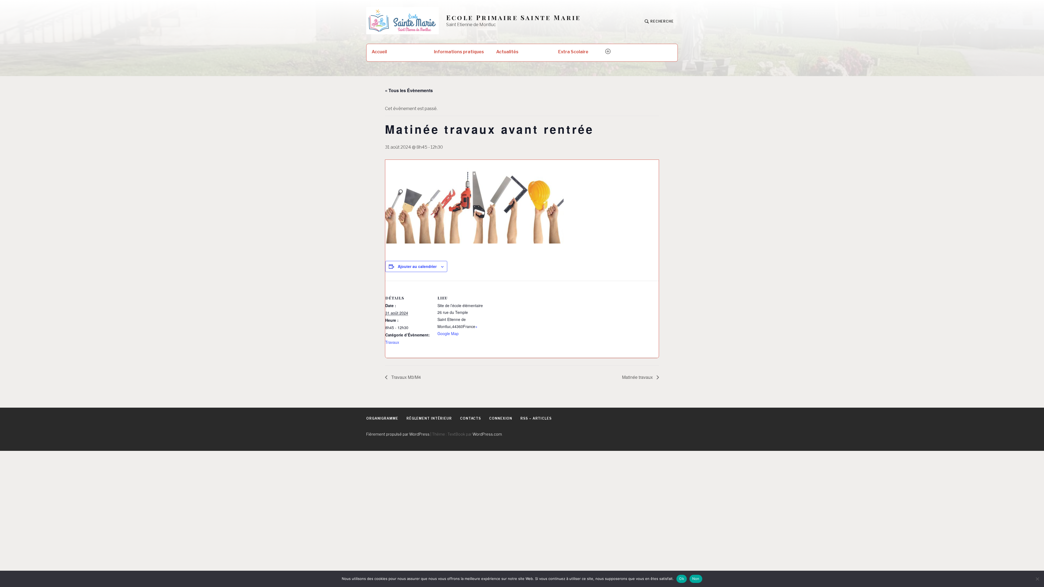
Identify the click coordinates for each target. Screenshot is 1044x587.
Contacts (470, 418)
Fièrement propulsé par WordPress (398, 434)
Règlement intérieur (429, 418)
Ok (681, 578)
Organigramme (382, 418)
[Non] (1037, 579)
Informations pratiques (459, 51)
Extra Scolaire (573, 51)
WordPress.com (487, 434)
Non (696, 578)
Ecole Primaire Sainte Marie (513, 17)
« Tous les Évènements (409, 90)
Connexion (500, 418)
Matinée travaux (638, 377)
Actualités (507, 51)
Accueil (379, 51)
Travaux (392, 342)
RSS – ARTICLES (536, 418)
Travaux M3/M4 (405, 377)
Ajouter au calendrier (417, 266)
